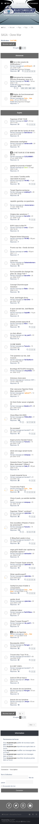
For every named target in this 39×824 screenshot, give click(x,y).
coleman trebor (16, 610)
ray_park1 (27, 335)
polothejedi (28, 66)
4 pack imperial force (18, 475)
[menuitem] (7, 3)
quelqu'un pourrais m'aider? (21, 166)
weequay (27, 455)
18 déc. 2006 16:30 (17, 264)
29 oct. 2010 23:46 (21, 100)
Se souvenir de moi (9, 786)
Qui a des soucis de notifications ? (19, 63)
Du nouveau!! (15, 428)
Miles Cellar (26, 821)
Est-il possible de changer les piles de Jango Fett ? (21, 273)
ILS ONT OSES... (16, 666)
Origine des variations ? (19, 214)
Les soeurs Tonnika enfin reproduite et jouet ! (20, 178)
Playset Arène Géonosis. (19, 237)
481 (34, 88)
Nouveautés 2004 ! (17, 643)
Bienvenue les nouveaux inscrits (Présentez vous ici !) (21, 78)
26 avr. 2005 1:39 (20, 490)
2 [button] (22, 48)
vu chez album (15, 333)
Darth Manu (28, 612)
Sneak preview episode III (20, 322)
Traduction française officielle (11, 821)
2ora (25, 167)
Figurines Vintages (24, 69)
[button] (25, 48)
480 (30, 88)
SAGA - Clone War (11, 34)
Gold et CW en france (18, 678)
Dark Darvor (28, 132)
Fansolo (27, 346)
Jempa (26, 679)
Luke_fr (26, 466)
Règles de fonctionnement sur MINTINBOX (22, 95)
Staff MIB (13, 40)
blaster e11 (28, 406)
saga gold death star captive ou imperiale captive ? (22, 551)
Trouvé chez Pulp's (17, 487)
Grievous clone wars (18, 378)
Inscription (13, 769)
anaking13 (27, 192)
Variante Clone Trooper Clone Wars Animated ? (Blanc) (21, 463)
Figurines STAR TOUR (18, 119)
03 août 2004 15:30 (21, 591)
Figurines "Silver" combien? (21, 511)
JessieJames (29, 205)
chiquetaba (28, 371)
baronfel (27, 216)
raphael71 (27, 393)
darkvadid (27, 553)
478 (22, 88)
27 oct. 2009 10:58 (16, 158)
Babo (26, 288)
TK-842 (26, 81)
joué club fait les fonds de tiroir (22, 131)
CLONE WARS (15, 344)
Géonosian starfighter (18, 142)
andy (26, 227)
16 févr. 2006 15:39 (16, 381)
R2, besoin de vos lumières (20, 689)
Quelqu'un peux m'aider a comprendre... (20, 587)
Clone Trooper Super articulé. (21, 563)
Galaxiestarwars (29, 262)
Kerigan (27, 645)
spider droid (15, 599)
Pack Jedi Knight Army (19, 298)
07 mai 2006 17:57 (16, 361)
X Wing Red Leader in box (20, 538)
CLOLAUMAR (28, 156)
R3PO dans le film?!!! (18, 226)
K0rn (25, 323)
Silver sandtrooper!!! (18, 574)
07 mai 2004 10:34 (21, 636)
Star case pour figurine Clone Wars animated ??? (21, 390)
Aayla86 (27, 312)
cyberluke (27, 513)
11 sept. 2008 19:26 (16, 207)
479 (26, 88)
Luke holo (14, 261)
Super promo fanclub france (21, 440)
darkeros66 (28, 143)
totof (25, 121)
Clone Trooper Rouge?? (19, 621)
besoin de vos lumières (19, 700)
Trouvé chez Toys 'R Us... (20, 655)
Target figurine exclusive (19, 190)
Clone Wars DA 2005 (18, 415)
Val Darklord (28, 360)
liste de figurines (19, 632)
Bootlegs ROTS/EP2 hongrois (22, 369)
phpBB (12, 820)
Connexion (4, 769)
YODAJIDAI (28, 417)
